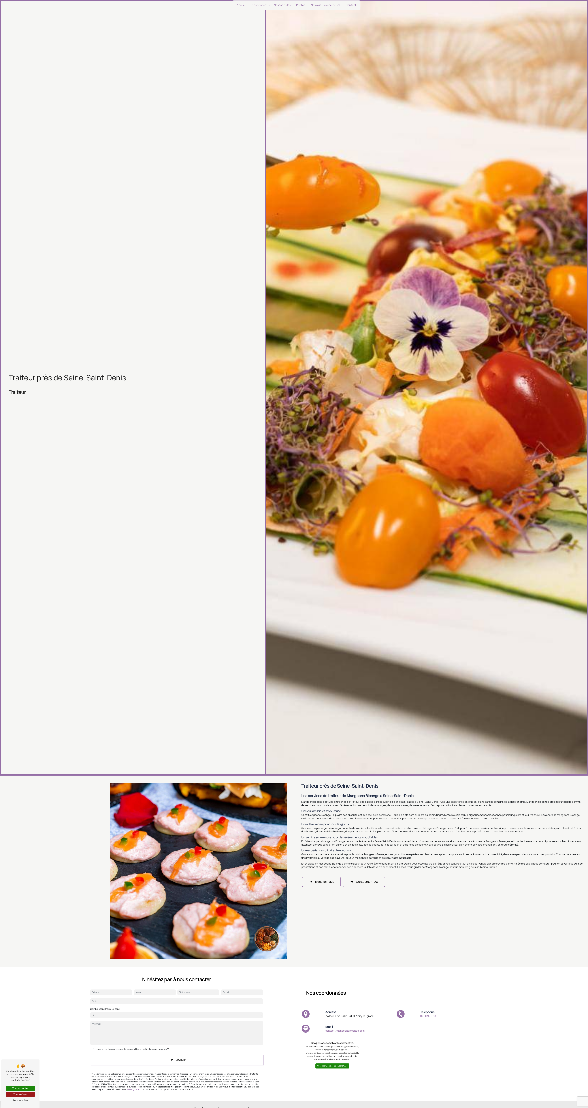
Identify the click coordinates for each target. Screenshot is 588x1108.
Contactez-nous (367, 882)
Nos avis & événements (325, 5)
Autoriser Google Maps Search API (332, 1066)
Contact (351, 5)
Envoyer (181, 1060)
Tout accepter (20, 1088)
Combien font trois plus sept (105, 1009)
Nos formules (282, 5)
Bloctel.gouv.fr (133, 1089)
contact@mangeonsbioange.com (345, 1030)
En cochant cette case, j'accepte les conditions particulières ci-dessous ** (130, 1049)
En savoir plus (324, 882)
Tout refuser (20, 1094)
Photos (300, 5)
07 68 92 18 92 (428, 1016)
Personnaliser (20, 1100)
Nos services (260, 5)
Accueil (241, 5)
